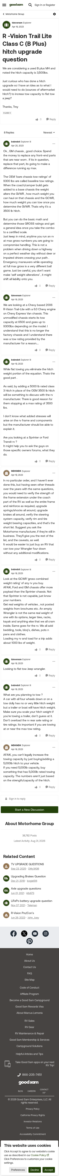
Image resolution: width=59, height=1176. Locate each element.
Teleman (32, 905)
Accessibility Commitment (33, 1134)
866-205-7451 (32, 1074)
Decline (35, 1169)
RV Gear (29, 1027)
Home (29, 954)
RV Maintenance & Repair (29, 1033)
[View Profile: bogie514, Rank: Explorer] (6, 878)
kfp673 (30, 893)
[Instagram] (45, 933)
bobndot (15, 141)
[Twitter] (24, 933)
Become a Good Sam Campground (30, 1000)
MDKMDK (16, 471)
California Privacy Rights (32, 1115)
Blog (20, 1091)
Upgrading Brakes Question (28, 876)
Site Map (30, 979)
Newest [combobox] (49, 132)
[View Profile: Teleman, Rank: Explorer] (6, 903)
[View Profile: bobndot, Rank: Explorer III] (6, 144)
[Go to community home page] (16, 5)
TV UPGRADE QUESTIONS (27, 864)
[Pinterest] (29, 940)
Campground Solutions (29, 1046)
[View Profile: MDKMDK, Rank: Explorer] (6, 473)
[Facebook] (13, 933)
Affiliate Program (29, 993)
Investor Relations (33, 1121)
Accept (49, 1169)
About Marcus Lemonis (30, 1012)
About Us (29, 960)
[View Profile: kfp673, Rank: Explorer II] (6, 890)
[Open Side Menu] (4, 5)
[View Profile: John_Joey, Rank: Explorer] (6, 915)
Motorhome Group (15, 14)
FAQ (29, 973)
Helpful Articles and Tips (29, 1053)
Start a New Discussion (29, 809)
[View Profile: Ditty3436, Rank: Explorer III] (6, 866)
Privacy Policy (32, 1109)
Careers (32, 1091)
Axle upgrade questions (26, 888)
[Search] (30, 5)
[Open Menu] (54, 14)
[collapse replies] (29, 139)
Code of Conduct (29, 987)
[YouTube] (35, 933)
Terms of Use (32, 1128)
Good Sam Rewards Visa (29, 1006)
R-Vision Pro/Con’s (22, 913)
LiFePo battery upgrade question (31, 900)
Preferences (18, 1169)
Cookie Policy (38, 1155)
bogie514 (32, 880)
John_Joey (33, 917)
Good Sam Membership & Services (29, 1039)
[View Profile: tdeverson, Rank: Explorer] (6, 25)
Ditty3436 (33, 868)
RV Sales (29, 1020)
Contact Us (29, 967)
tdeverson (17, 22)
